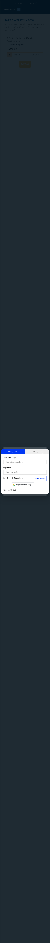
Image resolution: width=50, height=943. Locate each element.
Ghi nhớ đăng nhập (14, 478)
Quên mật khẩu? (9, 490)
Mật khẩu (7, 467)
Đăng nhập (13, 451)
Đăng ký (36, 451)
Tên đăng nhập (9, 457)
